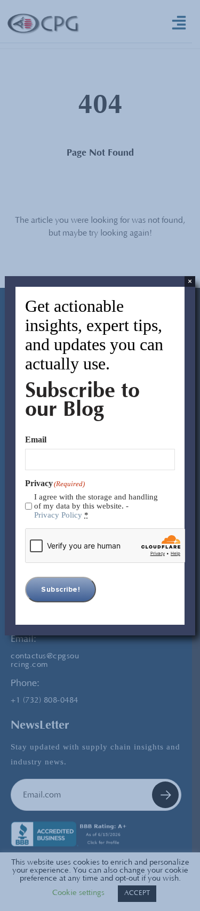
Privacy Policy (58, 515)
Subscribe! (60, 589)
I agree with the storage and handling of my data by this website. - (96, 506)
